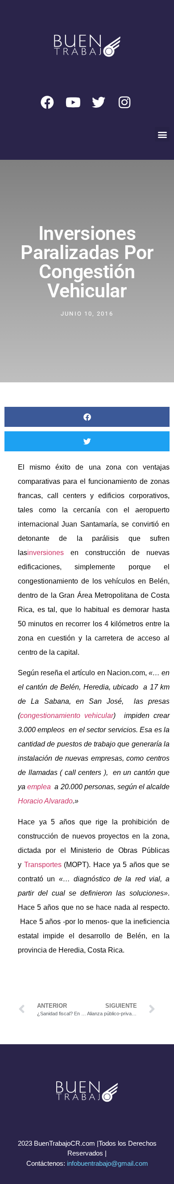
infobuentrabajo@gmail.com (107, 1163)
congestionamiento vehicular (66, 715)
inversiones (45, 552)
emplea (39, 787)
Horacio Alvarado (45, 801)
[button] (162, 134)
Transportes (43, 864)
